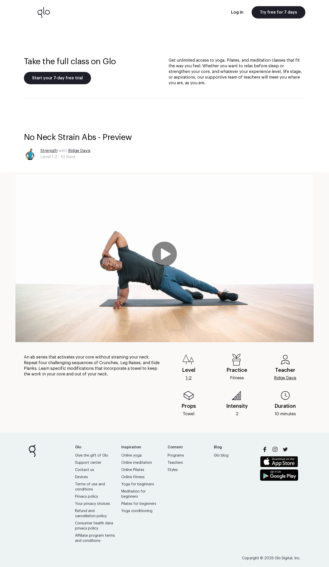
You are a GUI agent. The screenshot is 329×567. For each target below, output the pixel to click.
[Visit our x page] (285, 449)
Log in (237, 12)
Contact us (84, 470)
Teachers (175, 463)
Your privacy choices (92, 504)
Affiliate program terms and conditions (95, 538)
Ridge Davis (79, 151)
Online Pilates (132, 470)
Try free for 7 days (278, 12)
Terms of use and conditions (90, 487)
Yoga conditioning (136, 511)
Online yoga (131, 455)
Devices (81, 477)
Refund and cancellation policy (91, 513)
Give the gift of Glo (91, 455)
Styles (173, 470)
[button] (164, 258)
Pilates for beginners (138, 504)
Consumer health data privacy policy (94, 526)
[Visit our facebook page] (264, 449)
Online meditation (136, 463)
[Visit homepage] (44, 12)
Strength (49, 151)
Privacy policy (86, 496)
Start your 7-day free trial (57, 78)
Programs (176, 455)
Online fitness (133, 477)
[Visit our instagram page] (275, 449)
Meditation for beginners (133, 494)
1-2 (188, 378)
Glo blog (221, 455)
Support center (88, 463)
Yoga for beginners (137, 484)
